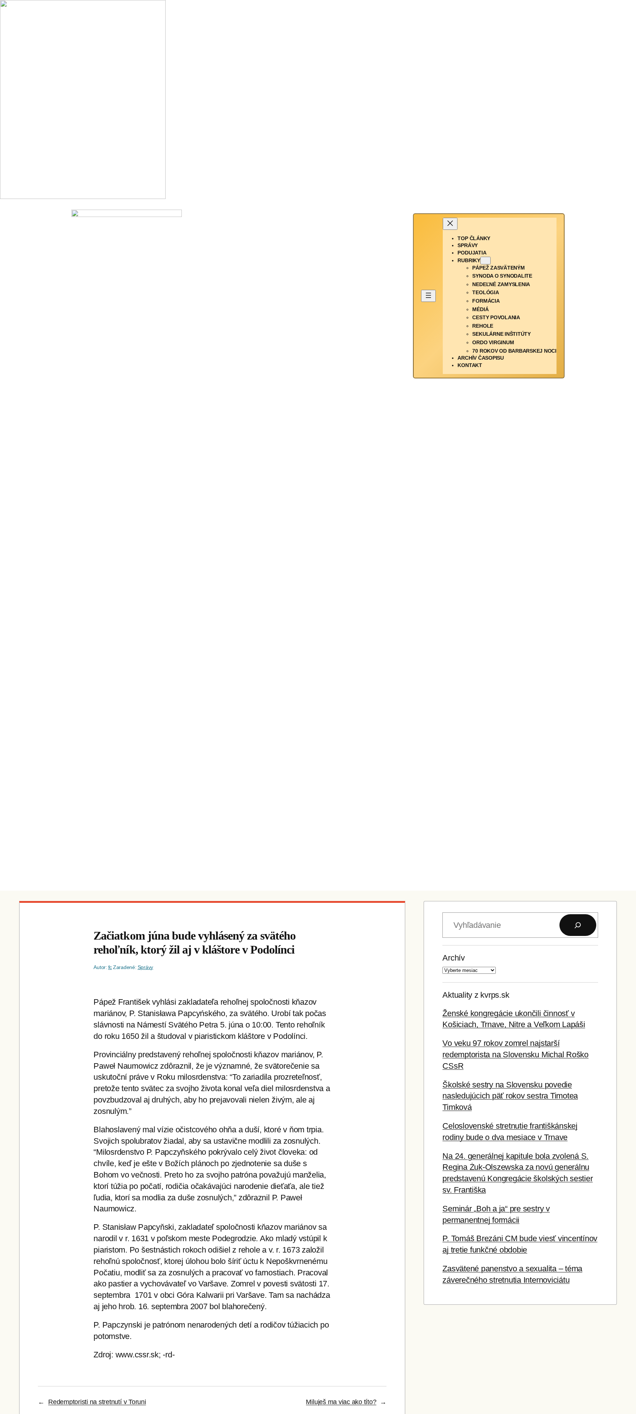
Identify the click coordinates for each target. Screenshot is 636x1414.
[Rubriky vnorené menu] (485, 260)
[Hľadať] (577, 925)
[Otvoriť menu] (428, 296)
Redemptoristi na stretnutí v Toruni (97, 1402)
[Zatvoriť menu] (450, 224)
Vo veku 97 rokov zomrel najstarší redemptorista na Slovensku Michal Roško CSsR (515, 1055)
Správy (145, 967)
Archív (453, 957)
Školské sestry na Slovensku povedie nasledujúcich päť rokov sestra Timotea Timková (510, 1096)
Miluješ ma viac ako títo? (341, 1402)
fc (110, 967)
